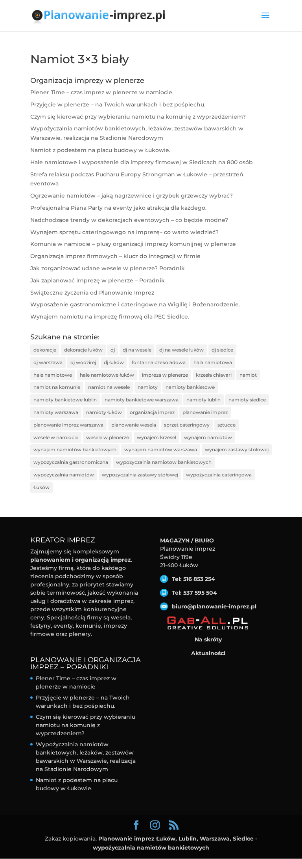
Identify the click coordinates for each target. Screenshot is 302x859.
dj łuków (114, 362)
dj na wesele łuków (181, 350)
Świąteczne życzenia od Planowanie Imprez (92, 292)
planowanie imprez (205, 412)
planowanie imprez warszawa (68, 425)
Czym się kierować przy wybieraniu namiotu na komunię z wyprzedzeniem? (138, 116)
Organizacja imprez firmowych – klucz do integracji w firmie (115, 256)
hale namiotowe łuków (107, 375)
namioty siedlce (247, 400)
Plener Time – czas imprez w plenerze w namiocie (101, 92)
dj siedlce (222, 350)
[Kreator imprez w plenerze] (208, 623)
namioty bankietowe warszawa (142, 400)
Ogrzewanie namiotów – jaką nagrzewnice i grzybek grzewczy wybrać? (131, 195)
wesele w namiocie (55, 437)
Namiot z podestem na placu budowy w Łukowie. (100, 150)
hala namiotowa (212, 362)
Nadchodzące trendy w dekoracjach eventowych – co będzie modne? (129, 219)
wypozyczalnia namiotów (63, 475)
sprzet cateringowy (187, 425)
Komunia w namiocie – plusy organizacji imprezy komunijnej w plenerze (133, 243)
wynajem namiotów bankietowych (74, 449)
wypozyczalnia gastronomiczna (70, 462)
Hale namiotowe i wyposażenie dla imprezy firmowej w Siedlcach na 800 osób (141, 162)
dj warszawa (48, 362)
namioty (148, 387)
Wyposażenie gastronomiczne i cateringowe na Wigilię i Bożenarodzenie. (135, 304)
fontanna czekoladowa (159, 362)
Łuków (41, 487)
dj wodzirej (83, 362)
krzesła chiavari (214, 375)
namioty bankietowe (190, 387)
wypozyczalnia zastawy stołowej (140, 475)
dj (112, 350)
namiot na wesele (109, 387)
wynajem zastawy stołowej (237, 449)
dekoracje (44, 350)
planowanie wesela (133, 425)
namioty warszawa (55, 412)
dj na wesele (137, 350)
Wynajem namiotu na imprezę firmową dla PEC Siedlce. (109, 316)
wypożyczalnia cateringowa (219, 475)
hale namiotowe (52, 375)
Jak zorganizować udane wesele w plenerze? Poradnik (107, 268)
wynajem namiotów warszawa (160, 449)
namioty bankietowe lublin (65, 400)
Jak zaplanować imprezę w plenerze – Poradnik (97, 280)
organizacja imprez (152, 412)
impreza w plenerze (165, 375)
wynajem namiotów (208, 437)
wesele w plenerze (107, 437)
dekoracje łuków (83, 350)
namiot (248, 375)
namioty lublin (203, 400)
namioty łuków (104, 412)
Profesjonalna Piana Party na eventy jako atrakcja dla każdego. (118, 207)
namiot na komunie (56, 387)
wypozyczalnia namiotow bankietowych (164, 462)
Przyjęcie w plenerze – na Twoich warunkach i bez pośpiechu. (117, 104)
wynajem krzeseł (156, 437)
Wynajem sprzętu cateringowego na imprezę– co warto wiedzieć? (124, 232)
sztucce (226, 425)
